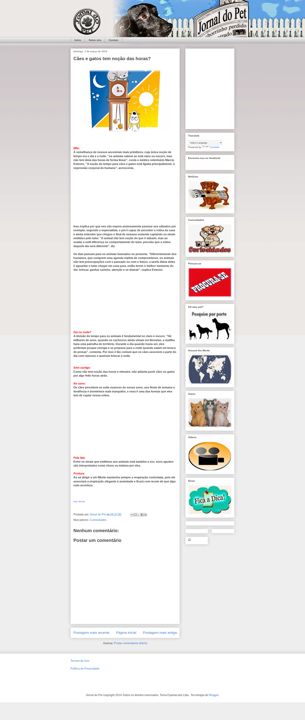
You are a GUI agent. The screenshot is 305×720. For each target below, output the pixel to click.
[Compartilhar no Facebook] (142, 514)
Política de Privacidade (84, 668)
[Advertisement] (125, 198)
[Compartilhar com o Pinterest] (145, 514)
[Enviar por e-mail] (132, 514)
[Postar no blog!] (135, 514)
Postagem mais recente (91, 632)
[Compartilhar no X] (138, 514)
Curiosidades (98, 519)
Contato (113, 40)
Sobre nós (95, 40)
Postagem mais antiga (160, 632)
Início (77, 40)
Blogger (214, 695)
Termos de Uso (79, 660)
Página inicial (126, 632)
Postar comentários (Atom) (130, 643)
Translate (214, 147)
